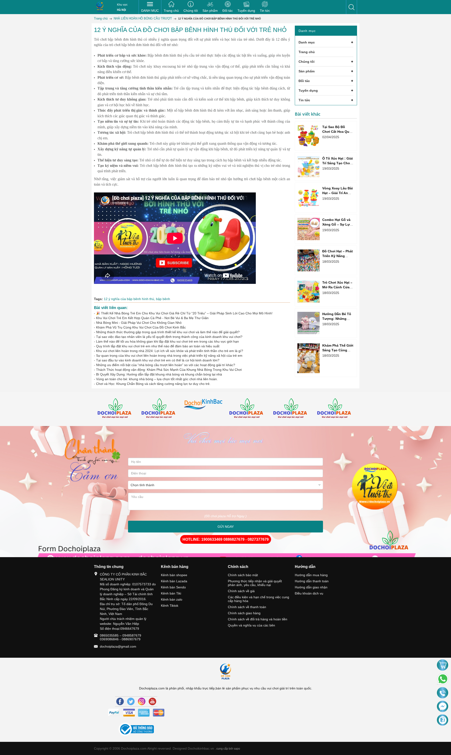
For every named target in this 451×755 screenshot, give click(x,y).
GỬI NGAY (226, 526)
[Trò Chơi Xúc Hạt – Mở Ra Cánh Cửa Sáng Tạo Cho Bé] (308, 292)
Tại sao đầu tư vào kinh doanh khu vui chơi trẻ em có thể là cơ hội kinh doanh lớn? (157, 360)
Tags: (98, 299)
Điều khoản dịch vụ (309, 593)
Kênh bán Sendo (173, 587)
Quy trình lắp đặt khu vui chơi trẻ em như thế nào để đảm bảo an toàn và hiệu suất (157, 346)
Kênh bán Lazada (174, 581)
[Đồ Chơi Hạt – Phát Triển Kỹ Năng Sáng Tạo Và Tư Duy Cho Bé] (308, 260)
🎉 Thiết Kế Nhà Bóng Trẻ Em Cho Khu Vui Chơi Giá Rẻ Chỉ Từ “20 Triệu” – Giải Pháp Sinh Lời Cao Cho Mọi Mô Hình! (184, 313)
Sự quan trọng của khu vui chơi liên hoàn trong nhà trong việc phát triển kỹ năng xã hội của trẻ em (169, 355)
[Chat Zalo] (442, 720)
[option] (116, 408)
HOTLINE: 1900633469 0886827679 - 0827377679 (226, 539)
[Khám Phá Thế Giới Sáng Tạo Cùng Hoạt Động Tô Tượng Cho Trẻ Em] (308, 358)
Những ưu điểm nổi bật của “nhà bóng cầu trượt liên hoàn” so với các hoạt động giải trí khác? (165, 365)
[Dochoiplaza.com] (100, 7)
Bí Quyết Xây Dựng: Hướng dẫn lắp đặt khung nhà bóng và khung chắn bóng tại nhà (159, 374)
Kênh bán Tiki (171, 593)
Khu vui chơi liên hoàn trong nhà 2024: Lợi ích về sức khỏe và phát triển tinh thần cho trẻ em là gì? (169, 351)
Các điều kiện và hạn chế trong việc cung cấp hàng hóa (258, 599)
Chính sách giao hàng (244, 613)
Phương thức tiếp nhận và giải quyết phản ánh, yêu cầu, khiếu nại (255, 583)
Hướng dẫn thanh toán (312, 581)
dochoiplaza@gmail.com (118, 646)
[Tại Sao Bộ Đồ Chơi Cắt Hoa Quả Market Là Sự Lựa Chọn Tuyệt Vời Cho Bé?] (308, 136)
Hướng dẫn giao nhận (311, 587)
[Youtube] (152, 701)
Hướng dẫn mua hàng (311, 575)
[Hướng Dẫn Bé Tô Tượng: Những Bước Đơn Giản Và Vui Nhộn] (308, 323)
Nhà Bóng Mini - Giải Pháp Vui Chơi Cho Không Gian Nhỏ (139, 323)
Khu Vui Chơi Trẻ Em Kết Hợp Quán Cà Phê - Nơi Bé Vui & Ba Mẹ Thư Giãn (152, 318)
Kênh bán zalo (171, 599)
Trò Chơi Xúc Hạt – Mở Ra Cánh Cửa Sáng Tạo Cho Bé (337, 287)
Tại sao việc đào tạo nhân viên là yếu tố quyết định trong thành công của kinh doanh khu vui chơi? (169, 337)
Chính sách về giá (241, 591)
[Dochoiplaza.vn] (116, 408)
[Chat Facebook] (442, 706)
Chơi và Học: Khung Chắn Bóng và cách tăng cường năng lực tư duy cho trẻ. (153, 384)
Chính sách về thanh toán (247, 607)
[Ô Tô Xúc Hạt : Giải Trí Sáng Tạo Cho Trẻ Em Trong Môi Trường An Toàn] (308, 166)
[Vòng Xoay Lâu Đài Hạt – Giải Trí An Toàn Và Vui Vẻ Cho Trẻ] (308, 197)
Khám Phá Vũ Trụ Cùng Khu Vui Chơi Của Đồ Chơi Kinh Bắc (141, 327)
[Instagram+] (141, 701)
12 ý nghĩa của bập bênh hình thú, (130, 299)
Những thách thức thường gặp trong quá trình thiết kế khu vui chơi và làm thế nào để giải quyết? (168, 332)
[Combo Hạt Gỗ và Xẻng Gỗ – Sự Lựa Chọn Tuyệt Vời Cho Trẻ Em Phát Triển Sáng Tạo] (308, 229)
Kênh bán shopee (174, 575)
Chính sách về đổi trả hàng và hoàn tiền (257, 619)
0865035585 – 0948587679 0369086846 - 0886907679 (120, 637)
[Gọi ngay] (442, 693)
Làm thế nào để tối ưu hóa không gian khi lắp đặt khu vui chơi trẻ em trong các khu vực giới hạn (167, 341)
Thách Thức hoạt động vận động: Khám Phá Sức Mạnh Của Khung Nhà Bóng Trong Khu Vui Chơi (169, 370)
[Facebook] (120, 701)
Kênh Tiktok (169, 605)
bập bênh (163, 299)
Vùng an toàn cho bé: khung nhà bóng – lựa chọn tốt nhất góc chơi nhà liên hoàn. (157, 379)
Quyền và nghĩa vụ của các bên (251, 625)
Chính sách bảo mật (243, 575)
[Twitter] (131, 701)
